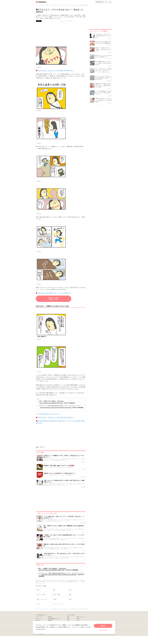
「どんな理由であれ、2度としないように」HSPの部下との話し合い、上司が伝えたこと (64, 517)
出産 (68, 620)
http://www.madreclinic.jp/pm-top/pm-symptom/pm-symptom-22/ (55, 407)
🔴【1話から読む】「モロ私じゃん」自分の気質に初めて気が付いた (55, 70)
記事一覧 (38, 620)
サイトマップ (38, 618)
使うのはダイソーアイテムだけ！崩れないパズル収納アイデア (103, 56)
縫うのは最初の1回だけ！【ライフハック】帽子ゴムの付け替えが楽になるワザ (103, 63)
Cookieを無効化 (103, 630)
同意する (103, 626)
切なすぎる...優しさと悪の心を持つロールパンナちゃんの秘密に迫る (103, 42)
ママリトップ (38, 616)
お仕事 (78, 618)
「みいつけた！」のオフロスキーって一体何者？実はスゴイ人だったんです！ (103, 35)
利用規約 (50, 620)
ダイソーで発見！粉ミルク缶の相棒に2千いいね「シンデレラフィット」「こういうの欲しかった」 (103, 70)
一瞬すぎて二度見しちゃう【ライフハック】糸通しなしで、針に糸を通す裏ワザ (103, 100)
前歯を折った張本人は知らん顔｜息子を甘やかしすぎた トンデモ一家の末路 (64, 545)
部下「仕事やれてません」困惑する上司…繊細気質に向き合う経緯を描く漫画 (64, 526)
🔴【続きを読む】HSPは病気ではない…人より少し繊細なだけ (53, 293)
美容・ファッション (81, 616)
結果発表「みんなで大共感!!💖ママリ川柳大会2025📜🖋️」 (60, 473)
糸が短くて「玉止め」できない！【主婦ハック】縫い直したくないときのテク (103, 49)
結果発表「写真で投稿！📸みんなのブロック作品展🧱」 (59, 465)
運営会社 (50, 616)
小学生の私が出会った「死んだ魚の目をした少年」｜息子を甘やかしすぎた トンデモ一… (64, 554)
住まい (78, 620)
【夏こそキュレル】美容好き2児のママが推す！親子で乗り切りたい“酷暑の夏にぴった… (64, 481)
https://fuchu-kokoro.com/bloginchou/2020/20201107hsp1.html (52, 569)
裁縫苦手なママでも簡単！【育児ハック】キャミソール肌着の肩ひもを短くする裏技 (103, 85)
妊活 (68, 616)
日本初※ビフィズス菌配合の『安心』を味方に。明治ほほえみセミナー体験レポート (64, 456)
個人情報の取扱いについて (53, 618)
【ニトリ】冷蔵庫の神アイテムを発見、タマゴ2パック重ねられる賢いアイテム (103, 92)
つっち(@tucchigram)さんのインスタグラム (48, 414)
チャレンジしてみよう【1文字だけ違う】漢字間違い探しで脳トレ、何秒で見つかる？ (103, 78)
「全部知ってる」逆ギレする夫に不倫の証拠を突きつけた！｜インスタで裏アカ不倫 (64, 535)
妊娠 (68, 618)
